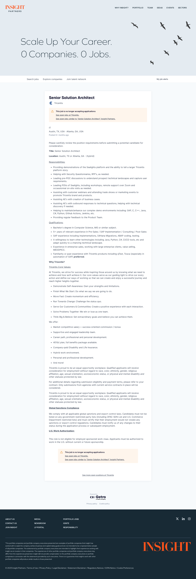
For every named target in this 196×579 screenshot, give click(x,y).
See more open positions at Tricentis (98, 475)
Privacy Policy (45, 568)
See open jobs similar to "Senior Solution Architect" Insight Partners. (85, 119)
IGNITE (66, 523)
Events (170, 8)
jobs (33, 79)
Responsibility (70, 527)
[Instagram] (189, 518)
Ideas (160, 8)
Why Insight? (121, 8)
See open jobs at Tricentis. (67, 115)
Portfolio (137, 8)
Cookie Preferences (125, 568)
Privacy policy (92, 504)
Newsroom (40, 523)
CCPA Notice (110, 568)
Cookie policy (104, 504)
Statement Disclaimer (77, 568)
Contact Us (11, 523)
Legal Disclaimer (60, 568)
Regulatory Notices (95, 568)
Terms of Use (32, 568)
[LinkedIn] (183, 518)
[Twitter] (177, 518)
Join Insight (11, 527)
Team (150, 8)
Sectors (182, 8)
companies (52, 79)
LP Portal (39, 527)
